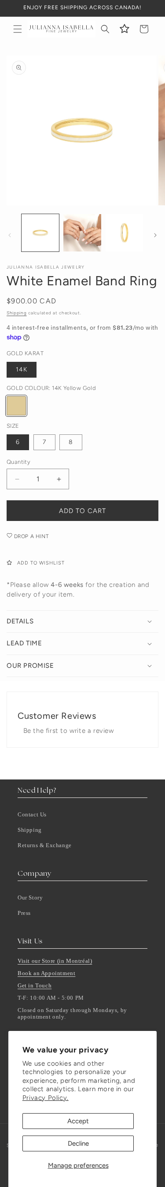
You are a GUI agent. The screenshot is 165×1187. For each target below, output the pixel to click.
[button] (17, 29)
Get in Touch (34, 985)
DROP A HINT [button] (30, 536)
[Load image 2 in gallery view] (82, 232)
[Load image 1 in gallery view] (40, 232)
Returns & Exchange (45, 845)
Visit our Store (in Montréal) (55, 961)
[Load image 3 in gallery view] (124, 232)
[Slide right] (155, 235)
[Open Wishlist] (124, 29)
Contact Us (32, 814)
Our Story (30, 897)
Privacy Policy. (45, 1098)
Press (24, 913)
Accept (78, 1121)
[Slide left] (9, 235)
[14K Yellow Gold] (16, 405)
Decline (78, 1143)
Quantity (18, 462)
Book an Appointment (46, 973)
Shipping (17, 313)
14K (21, 369)
